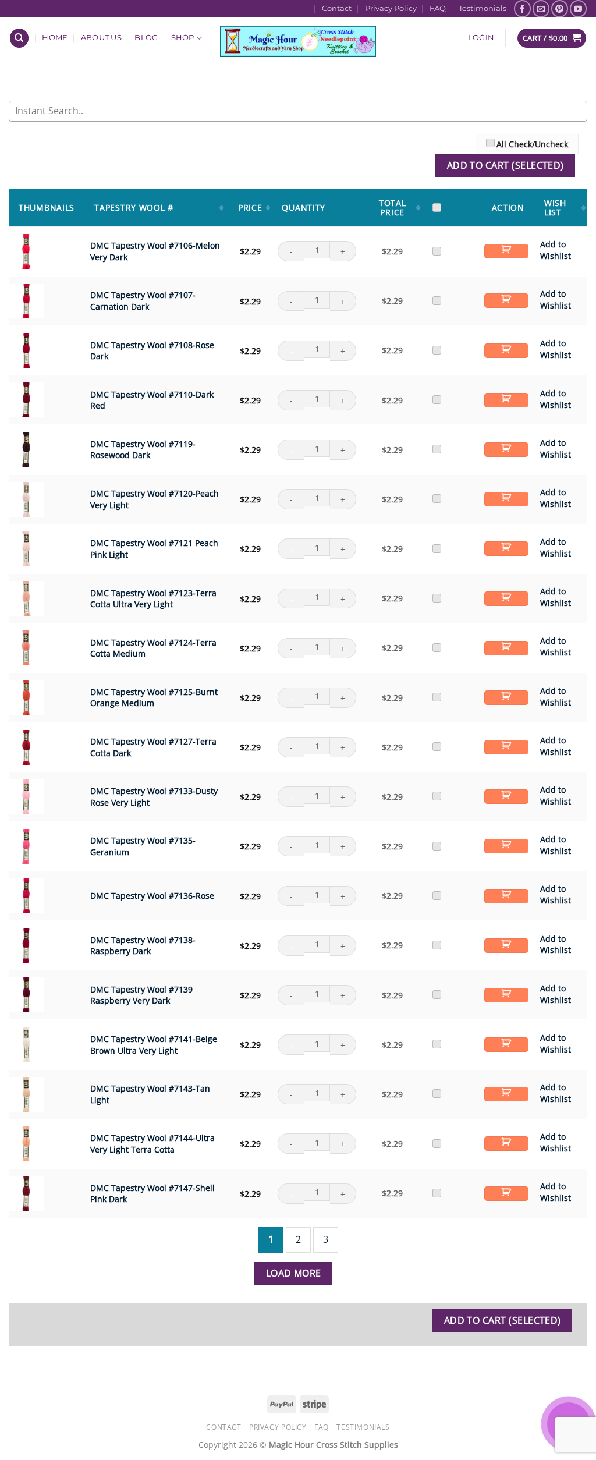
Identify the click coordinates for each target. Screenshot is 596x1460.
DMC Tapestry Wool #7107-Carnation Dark (143, 300)
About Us (101, 37)
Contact (337, 8)
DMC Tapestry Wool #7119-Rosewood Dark (143, 449)
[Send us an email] (541, 8)
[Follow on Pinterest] (559, 8)
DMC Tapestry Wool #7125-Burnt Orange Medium (154, 697)
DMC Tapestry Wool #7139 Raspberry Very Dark (141, 995)
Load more (293, 1273)
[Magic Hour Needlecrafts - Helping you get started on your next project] (298, 41)
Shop (182, 37)
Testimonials (482, 8)
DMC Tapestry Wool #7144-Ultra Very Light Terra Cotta (152, 1143)
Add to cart (506, 251)
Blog (146, 37)
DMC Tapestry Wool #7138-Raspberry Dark (143, 945)
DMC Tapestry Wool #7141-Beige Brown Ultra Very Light (153, 1044)
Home (55, 37)
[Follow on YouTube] (578, 8)
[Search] (19, 38)
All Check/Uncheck (532, 144)
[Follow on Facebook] (522, 8)
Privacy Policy (391, 8)
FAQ (438, 8)
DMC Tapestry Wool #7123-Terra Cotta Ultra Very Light (153, 598)
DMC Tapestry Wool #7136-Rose (152, 895)
